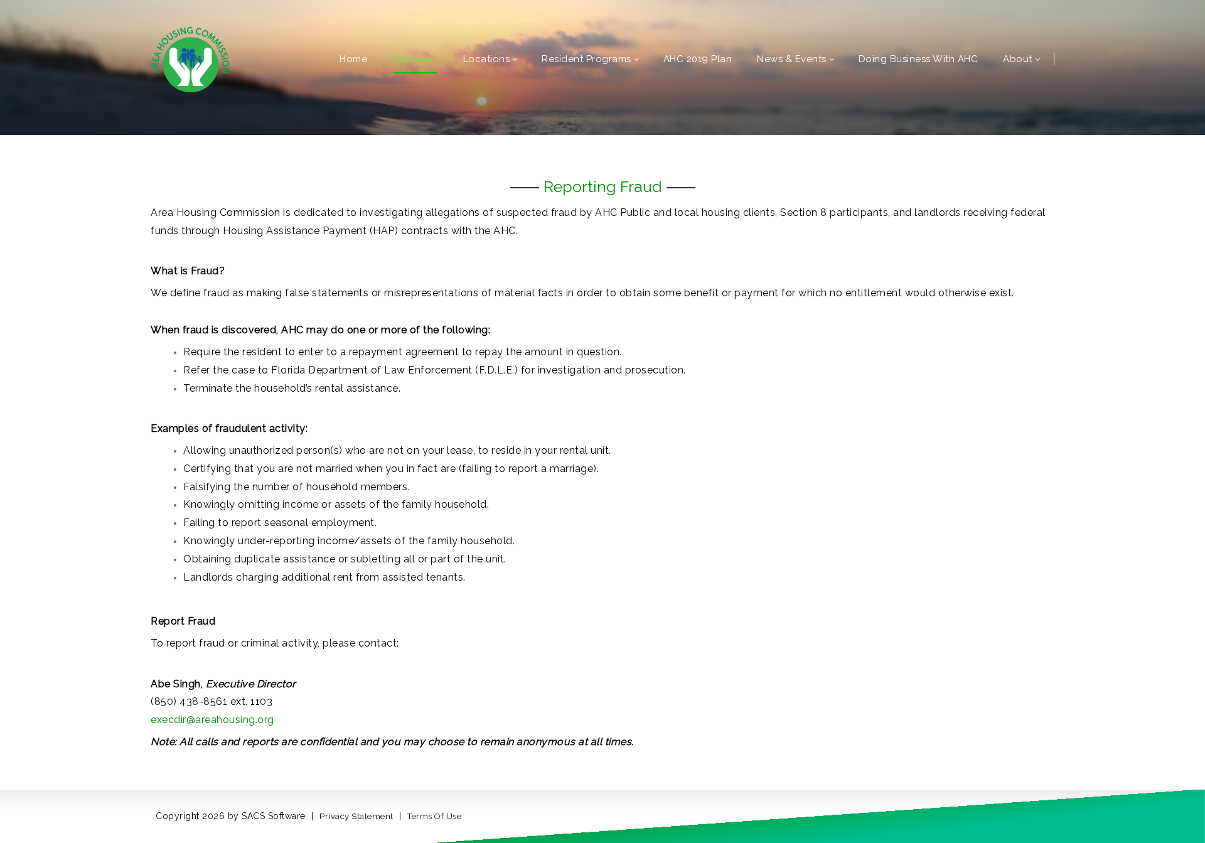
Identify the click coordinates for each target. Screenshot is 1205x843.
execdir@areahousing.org (212, 720)
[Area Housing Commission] (190, 58)
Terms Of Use (434, 816)
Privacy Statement (356, 816)
